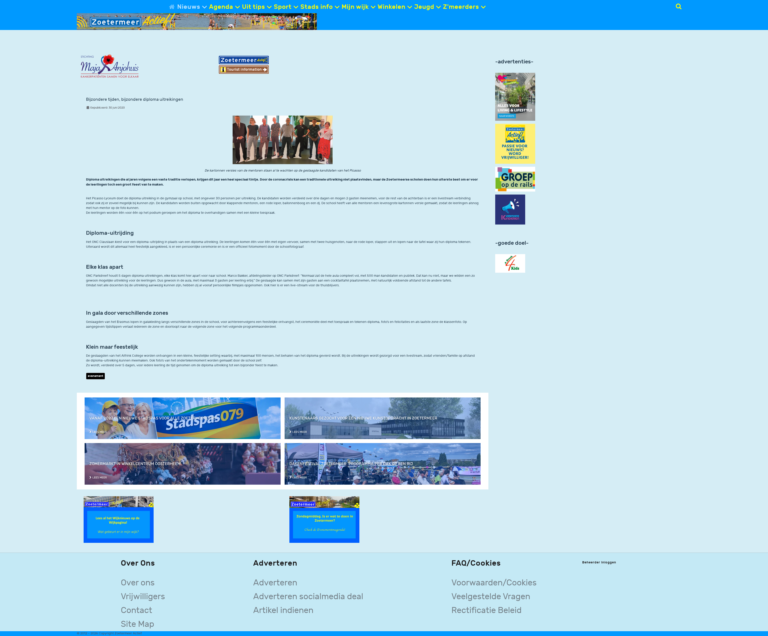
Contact (136, 610)
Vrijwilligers (143, 597)
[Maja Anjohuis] (110, 66)
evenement (95, 376)
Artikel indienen (283, 610)
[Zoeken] (679, 6)
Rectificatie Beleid (486, 610)
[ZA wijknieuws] (119, 519)
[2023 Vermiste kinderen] (510, 210)
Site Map (137, 624)
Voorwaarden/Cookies (494, 583)
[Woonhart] (515, 97)
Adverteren (275, 583)
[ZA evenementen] (324, 519)
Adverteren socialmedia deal (308, 597)
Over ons (138, 583)
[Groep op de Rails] (515, 179)
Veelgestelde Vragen (490, 597)
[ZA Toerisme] (244, 65)
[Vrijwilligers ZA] (515, 144)
